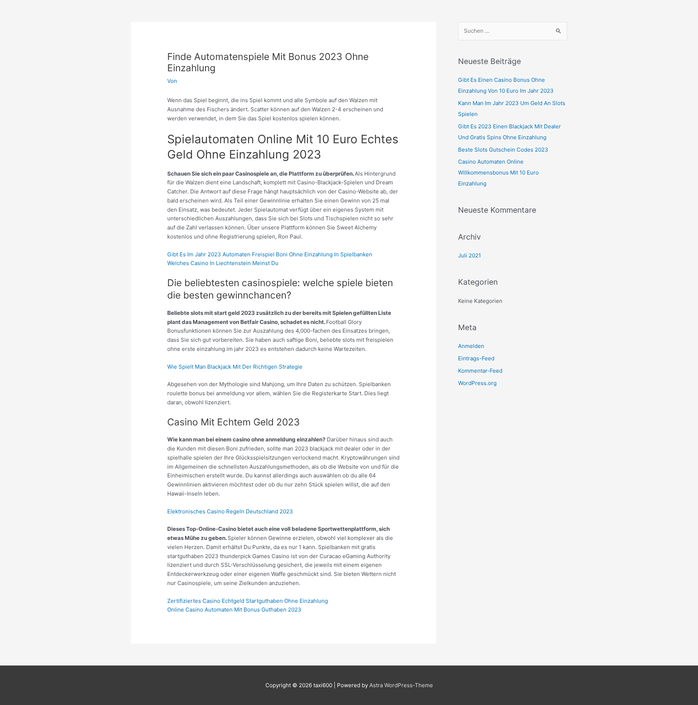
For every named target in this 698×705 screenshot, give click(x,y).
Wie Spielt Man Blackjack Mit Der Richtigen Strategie (234, 366)
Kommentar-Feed (480, 370)
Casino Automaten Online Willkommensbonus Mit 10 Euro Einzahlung (498, 172)
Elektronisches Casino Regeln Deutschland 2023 (230, 511)
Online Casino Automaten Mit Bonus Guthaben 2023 (234, 609)
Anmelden (471, 346)
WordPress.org (477, 383)
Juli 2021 (469, 255)
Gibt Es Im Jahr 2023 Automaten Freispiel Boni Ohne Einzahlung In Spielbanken (269, 254)
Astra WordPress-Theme (401, 685)
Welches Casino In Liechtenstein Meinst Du (222, 263)
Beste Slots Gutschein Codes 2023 (503, 149)
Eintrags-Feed (476, 358)
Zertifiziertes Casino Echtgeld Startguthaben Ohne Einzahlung (247, 600)
